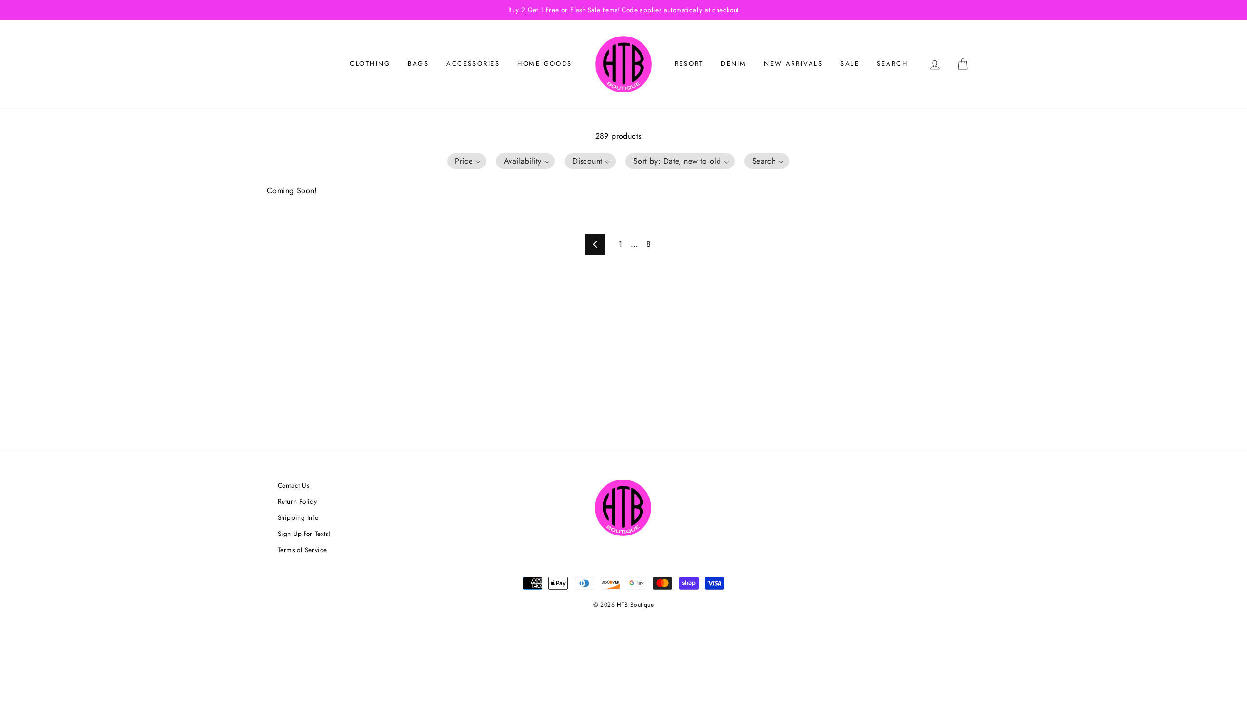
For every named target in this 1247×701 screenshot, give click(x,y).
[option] (623, 10)
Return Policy (297, 501)
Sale (849, 63)
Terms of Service (302, 549)
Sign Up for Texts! (304, 533)
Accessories (473, 63)
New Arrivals (793, 63)
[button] (466, 161)
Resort (689, 63)
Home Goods (544, 63)
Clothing (370, 63)
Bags (418, 63)
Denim (734, 63)
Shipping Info (298, 517)
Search (892, 63)
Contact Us (293, 485)
